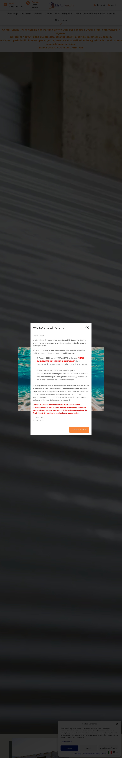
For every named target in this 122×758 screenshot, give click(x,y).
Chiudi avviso (79, 429)
